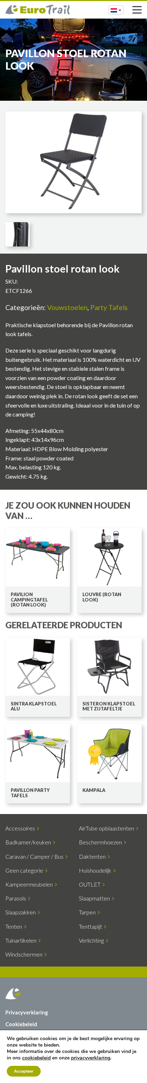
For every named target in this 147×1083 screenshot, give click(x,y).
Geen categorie (25, 870)
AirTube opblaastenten (107, 828)
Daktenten (93, 856)
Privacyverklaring (26, 1012)
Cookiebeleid (21, 1024)
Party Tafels (109, 307)
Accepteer (24, 1071)
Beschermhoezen (101, 842)
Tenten (14, 926)
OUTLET (91, 884)
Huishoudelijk (96, 870)
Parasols (16, 898)
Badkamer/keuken (29, 842)
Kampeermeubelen (30, 884)
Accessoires (21, 828)
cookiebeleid (36, 1057)
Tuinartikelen (22, 940)
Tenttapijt (91, 926)
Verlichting (92, 940)
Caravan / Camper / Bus (35, 856)
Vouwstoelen (67, 307)
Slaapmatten (95, 898)
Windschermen (25, 954)
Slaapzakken (21, 912)
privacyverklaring (90, 1057)
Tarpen (88, 912)
